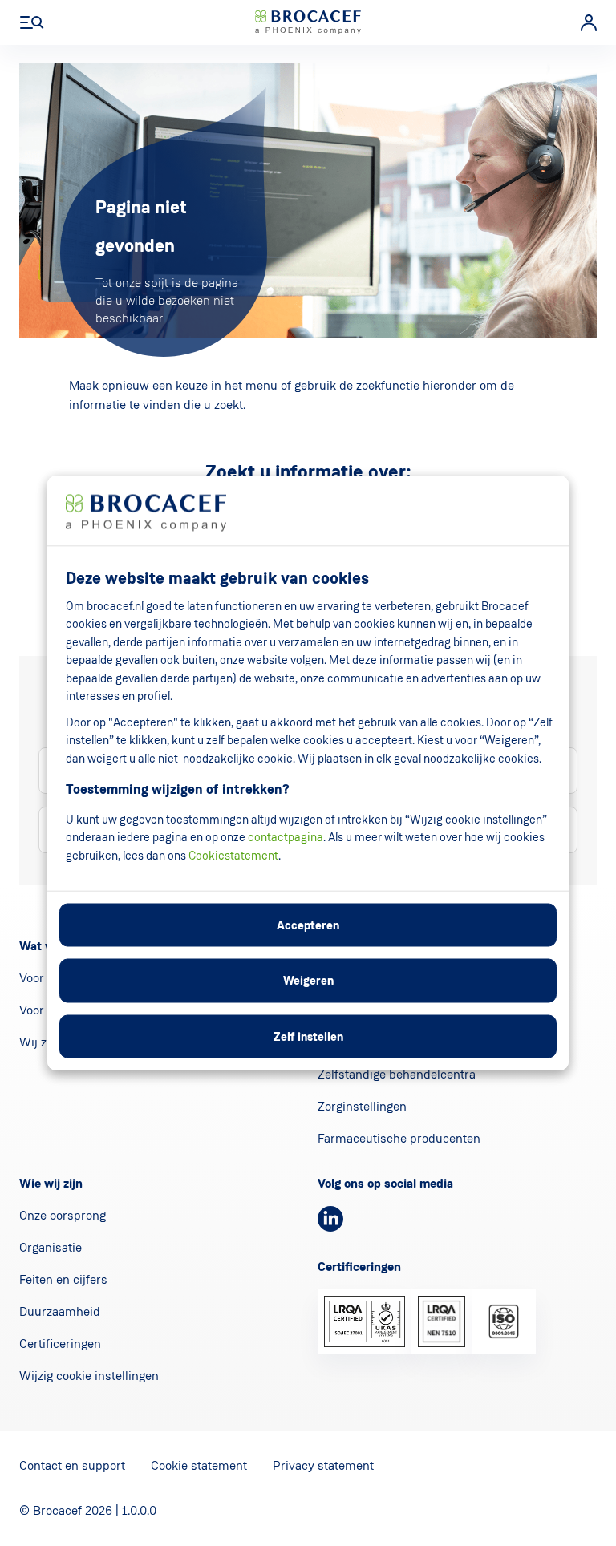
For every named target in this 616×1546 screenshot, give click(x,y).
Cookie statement (199, 1465)
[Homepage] (308, 22)
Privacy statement (323, 1465)
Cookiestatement (233, 855)
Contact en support (72, 1465)
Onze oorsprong (62, 1215)
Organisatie (50, 1247)
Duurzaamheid (59, 1311)
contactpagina (285, 837)
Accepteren (308, 925)
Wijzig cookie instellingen (89, 1375)
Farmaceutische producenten (399, 1138)
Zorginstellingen (362, 1106)
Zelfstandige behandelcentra (397, 1074)
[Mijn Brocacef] (589, 22)
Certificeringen (60, 1343)
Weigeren (308, 981)
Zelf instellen (308, 1036)
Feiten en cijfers (63, 1279)
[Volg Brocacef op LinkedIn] (330, 1219)
